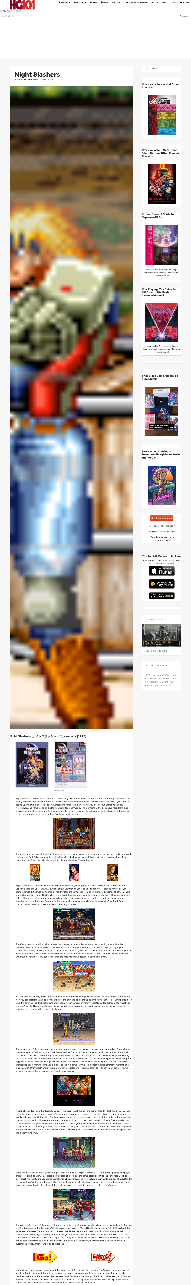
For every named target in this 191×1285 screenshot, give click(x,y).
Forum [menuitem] (164, 2)
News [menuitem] (95, 2)
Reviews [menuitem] (64, 2)
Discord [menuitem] (155, 2)
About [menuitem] (173, 2)
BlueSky (6, 11)
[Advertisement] (95, 39)
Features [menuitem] (80, 2)
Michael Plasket (31, 79)
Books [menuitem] (105, 2)
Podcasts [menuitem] (118, 2)
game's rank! (168, 563)
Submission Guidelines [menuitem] (138, 2)
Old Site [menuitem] (186, 2)
